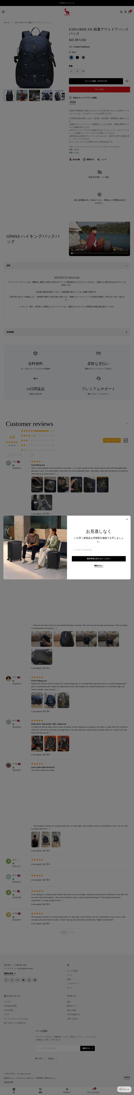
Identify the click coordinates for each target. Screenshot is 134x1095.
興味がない (98, 566)
